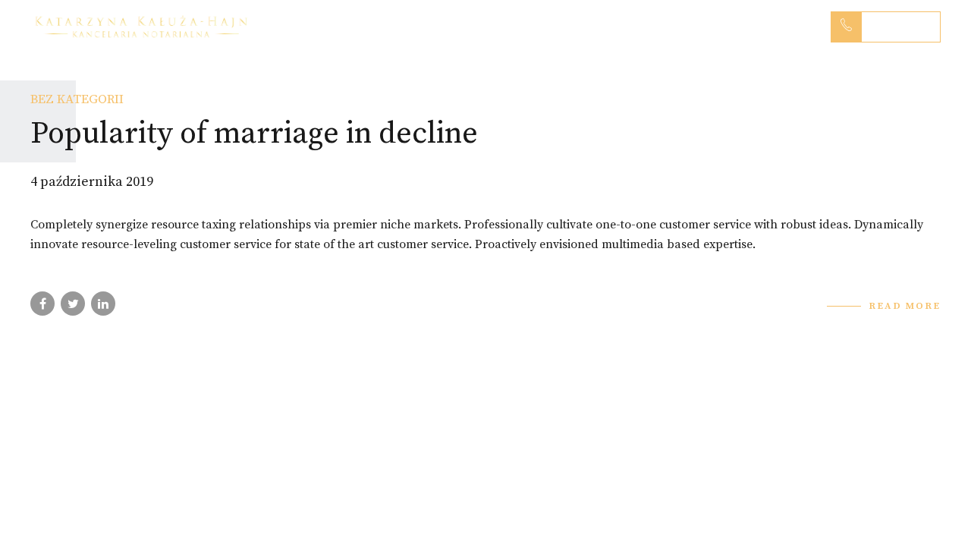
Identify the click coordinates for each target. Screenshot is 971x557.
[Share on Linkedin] (103, 303)
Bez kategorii (77, 99)
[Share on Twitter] (73, 303)
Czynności (490, 26)
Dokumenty (593, 26)
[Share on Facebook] (42, 303)
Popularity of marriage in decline (254, 134)
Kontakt (768, 26)
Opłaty (685, 26)
